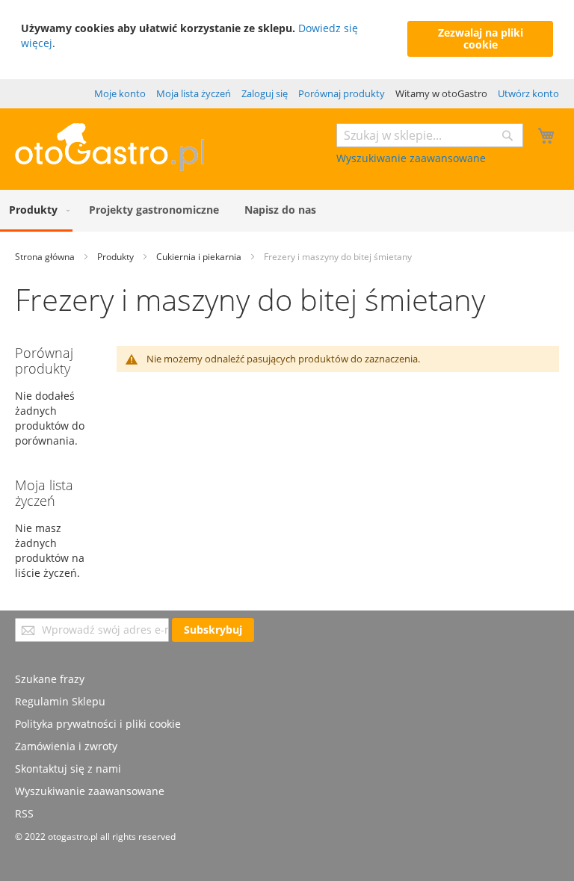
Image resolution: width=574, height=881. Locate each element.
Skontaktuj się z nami (68, 768)
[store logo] (109, 167)
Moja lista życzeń (193, 93)
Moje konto (120, 93)
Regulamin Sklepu (60, 701)
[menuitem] (36, 211)
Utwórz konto (528, 93)
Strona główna (46, 256)
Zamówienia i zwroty (66, 746)
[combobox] (429, 135)
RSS (24, 813)
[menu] (287, 211)
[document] (287, 39)
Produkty (116, 256)
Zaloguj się (264, 93)
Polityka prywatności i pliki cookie (98, 724)
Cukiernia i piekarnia (200, 256)
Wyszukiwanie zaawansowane (411, 158)
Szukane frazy (49, 679)
